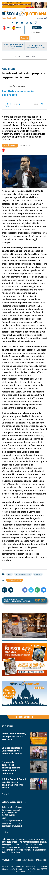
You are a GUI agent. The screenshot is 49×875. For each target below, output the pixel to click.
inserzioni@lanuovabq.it (12, 825)
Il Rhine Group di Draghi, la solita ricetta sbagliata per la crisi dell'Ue (14, 783)
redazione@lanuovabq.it (12, 820)
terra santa (38, 574)
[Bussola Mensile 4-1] (24, 625)
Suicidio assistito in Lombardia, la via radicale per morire (12, 750)
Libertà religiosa (29, 56)
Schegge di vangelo (13, 44)
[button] (24, 38)
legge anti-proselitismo (23, 574)
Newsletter (36, 32)
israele (9, 574)
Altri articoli (25, 717)
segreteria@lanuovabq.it (12, 823)
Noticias (18, 27)
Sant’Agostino (35, 45)
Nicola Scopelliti (16, 85)
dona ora (36, 28)
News (8, 27)
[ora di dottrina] (24, 693)
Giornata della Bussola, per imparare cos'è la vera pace (14, 736)
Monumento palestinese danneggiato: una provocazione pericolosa (11, 768)
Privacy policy (7, 859)
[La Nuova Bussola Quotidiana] (24, 14)
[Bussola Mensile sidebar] (24, 659)
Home (18, 56)
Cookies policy (20, 859)
